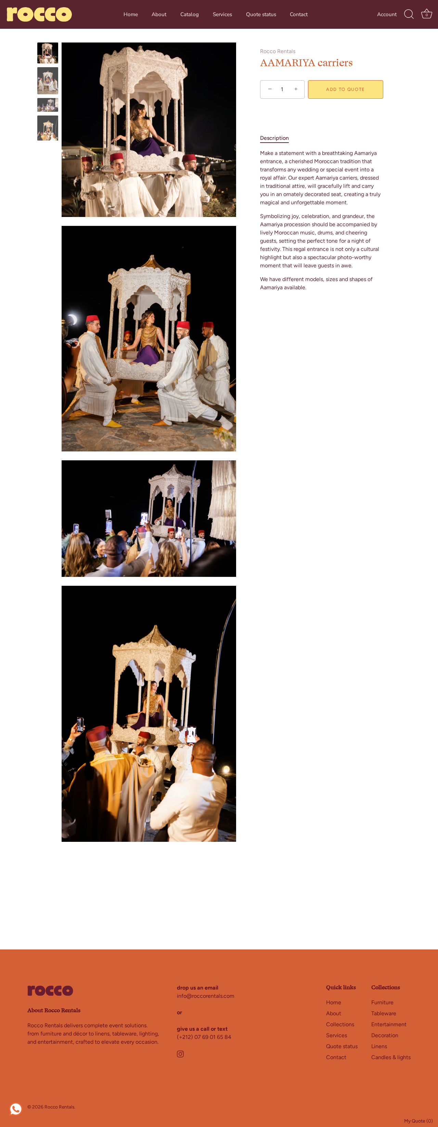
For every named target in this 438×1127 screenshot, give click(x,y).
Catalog (189, 14)
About (159, 14)
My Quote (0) (418, 1121)
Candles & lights (391, 1057)
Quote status (261, 14)
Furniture (382, 1002)
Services (222, 14)
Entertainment (389, 1024)
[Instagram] (180, 1053)
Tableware (383, 1013)
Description (274, 138)
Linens (379, 1046)
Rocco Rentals (277, 51)
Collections (340, 1024)
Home (131, 14)
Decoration (384, 1035)
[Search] (408, 14)
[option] (48, 54)
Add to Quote (345, 89)
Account (387, 14)
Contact (299, 14)
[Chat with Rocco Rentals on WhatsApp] (16, 1108)
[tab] (278, 138)
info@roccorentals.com (205, 996)
